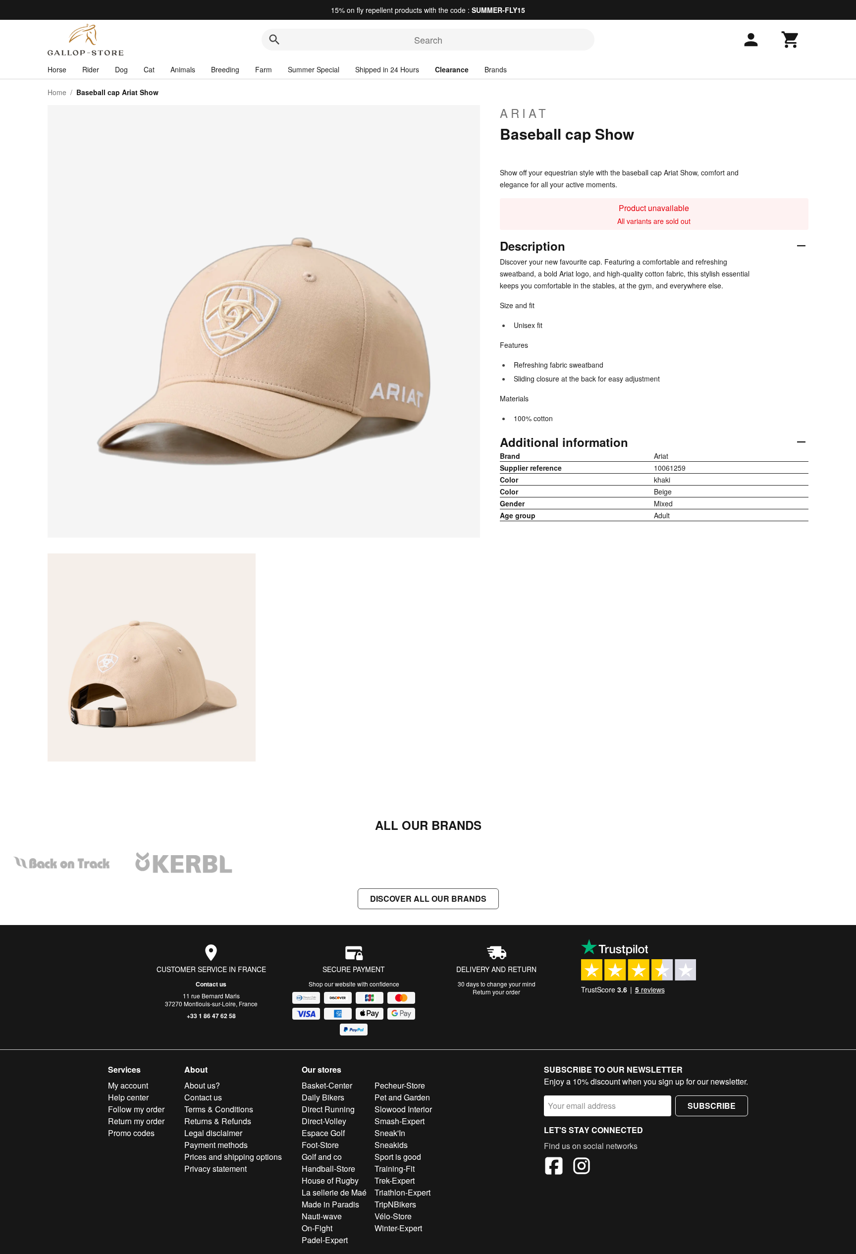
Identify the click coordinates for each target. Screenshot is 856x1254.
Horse (57, 69)
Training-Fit (394, 1168)
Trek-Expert (394, 1180)
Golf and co (322, 1156)
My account (128, 1085)
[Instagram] (581, 1167)
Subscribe (712, 1105)
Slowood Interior (403, 1109)
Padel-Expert (325, 1240)
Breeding (225, 69)
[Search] (274, 40)
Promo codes (131, 1133)
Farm (263, 69)
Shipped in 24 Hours (387, 69)
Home (57, 92)
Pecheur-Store (399, 1085)
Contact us (211, 984)
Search (428, 39)
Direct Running (328, 1109)
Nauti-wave (322, 1216)
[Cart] (791, 40)
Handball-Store (328, 1168)
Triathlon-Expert (402, 1192)
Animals (182, 69)
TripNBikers (395, 1204)
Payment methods (216, 1144)
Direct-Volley (324, 1121)
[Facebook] (554, 1167)
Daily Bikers (323, 1097)
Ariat (524, 113)
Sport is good (397, 1156)
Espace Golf (323, 1133)
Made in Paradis (330, 1204)
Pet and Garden (402, 1097)
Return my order (136, 1121)
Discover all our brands (428, 898)
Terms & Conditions (218, 1109)
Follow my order (136, 1109)
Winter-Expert (398, 1228)
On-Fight (317, 1228)
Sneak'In (389, 1133)
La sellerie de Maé (334, 1192)
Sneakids (391, 1144)
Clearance (452, 69)
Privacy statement (215, 1168)
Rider (90, 69)
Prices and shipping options (233, 1156)
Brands (495, 69)
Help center (128, 1097)
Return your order (496, 991)
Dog (121, 69)
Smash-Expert (399, 1121)
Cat (149, 69)
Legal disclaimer (213, 1133)
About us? (202, 1085)
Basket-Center (327, 1085)
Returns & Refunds (217, 1121)
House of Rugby (330, 1180)
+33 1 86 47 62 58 (211, 1015)
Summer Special (313, 69)
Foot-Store (320, 1144)
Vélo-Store (393, 1216)
